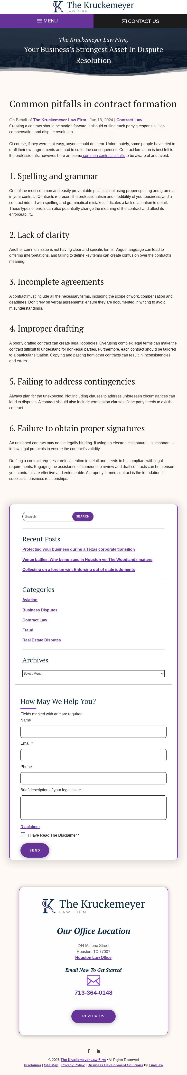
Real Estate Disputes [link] (41, 640)
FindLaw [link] (156, 1065)
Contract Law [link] (129, 120)
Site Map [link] (51, 1065)
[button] (47, 19)
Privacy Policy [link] (73, 1065)
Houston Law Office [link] (93, 957)
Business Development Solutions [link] (115, 1065)
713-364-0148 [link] (93, 992)
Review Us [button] (93, 1016)
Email (26, 743)
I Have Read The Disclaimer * (53, 835)
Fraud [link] (27, 630)
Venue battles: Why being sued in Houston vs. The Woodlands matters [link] (87, 559)
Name (25, 720)
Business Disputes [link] (39, 610)
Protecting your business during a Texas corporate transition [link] (78, 549)
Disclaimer (30, 827)
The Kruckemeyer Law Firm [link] (59, 120)
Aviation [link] (29, 600)
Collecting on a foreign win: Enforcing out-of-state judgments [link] (78, 569)
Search (83, 516)
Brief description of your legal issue (50, 790)
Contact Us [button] (143, 21)
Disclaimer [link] (32, 1065)
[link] (93, 7)
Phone (26, 767)
